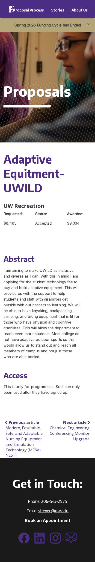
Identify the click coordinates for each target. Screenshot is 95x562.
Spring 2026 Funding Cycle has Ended (47, 25)
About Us (79, 10)
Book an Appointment (47, 520)
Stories (57, 10)
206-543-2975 (54, 501)
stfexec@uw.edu (53, 510)
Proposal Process (28, 10)
